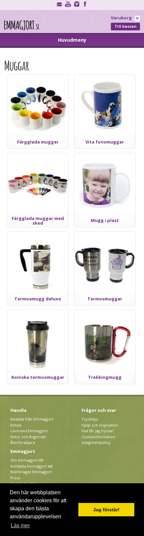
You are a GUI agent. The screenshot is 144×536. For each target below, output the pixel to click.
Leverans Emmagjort (29, 430)
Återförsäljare (22, 442)
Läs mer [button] (20, 525)
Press (15, 477)
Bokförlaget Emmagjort (31, 471)
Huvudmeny (72, 40)
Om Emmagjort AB (27, 460)
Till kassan (126, 26)
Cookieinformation (98, 436)
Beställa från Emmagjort (31, 419)
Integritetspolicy (96, 442)
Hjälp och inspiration (99, 425)
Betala (15, 425)
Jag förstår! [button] (106, 509)
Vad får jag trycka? (97, 430)
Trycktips (89, 419)
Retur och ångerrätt (28, 436)
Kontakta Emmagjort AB (31, 466)
